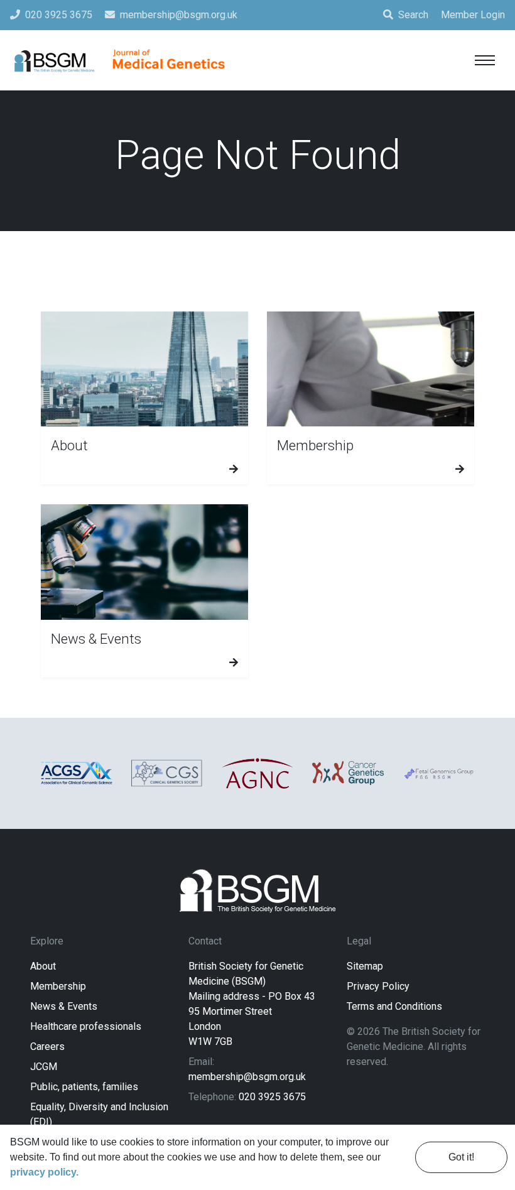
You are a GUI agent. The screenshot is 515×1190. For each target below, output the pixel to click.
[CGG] (348, 773)
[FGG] (438, 773)
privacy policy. (44, 1172)
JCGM (43, 1067)
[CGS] (167, 773)
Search (413, 15)
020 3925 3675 (272, 1097)
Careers (47, 1046)
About (43, 966)
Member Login (473, 15)
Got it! (461, 1157)
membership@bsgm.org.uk (247, 1077)
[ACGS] (76, 773)
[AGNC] (257, 773)
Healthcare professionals (85, 1026)
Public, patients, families (84, 1087)
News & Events (63, 1006)
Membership (58, 986)
